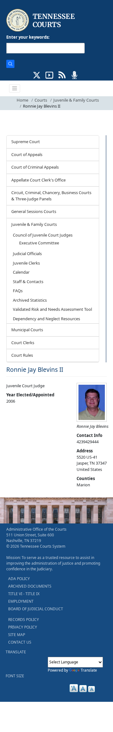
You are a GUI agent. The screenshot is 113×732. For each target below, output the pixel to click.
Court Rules (22, 355)
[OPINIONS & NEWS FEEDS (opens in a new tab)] (62, 74)
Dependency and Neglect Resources (46, 318)
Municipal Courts (27, 329)
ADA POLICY (19, 578)
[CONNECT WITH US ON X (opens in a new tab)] (37, 74)
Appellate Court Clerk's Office (38, 180)
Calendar (21, 272)
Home (22, 100)
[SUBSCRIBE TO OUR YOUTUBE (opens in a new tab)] (49, 74)
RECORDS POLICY (23, 619)
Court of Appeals (26, 154)
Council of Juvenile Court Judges (43, 235)
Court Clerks (22, 342)
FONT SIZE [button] (15, 676)
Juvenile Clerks (26, 263)
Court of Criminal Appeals (35, 167)
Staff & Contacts (28, 281)
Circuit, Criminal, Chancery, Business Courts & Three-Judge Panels (51, 196)
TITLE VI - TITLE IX (24, 593)
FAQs (18, 290)
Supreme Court (25, 141)
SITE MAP (16, 634)
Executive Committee (39, 243)
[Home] (41, 20)
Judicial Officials (27, 253)
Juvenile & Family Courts (76, 100)
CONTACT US (19, 642)
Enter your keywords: (28, 37)
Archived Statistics (30, 300)
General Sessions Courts (33, 211)
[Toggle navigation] (14, 88)
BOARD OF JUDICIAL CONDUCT (35, 609)
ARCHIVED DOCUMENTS (29, 586)
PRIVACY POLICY (22, 627)
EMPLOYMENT (21, 601)
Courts (41, 100)
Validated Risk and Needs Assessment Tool (52, 309)
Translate (89, 670)
